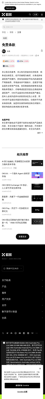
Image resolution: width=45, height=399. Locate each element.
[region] (22, 382)
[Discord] (11, 333)
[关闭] (40, 368)
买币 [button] (4, 305)
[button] (30, 14)
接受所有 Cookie (22, 385)
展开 (39, 133)
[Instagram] (28, 333)
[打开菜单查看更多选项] (42, 15)
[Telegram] (7, 333)
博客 (11, 32)
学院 (4, 32)
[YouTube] (20, 333)
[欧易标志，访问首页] (7, 14)
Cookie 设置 (22, 392)
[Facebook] (24, 333)
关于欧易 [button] (6, 280)
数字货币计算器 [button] (9, 311)
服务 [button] (4, 292)
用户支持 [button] (6, 299)
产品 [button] (4, 286)
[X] (3, 333)
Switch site (10, 8)
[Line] (16, 333)
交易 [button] (4, 318)
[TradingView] (32, 333)
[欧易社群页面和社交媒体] (37, 333)
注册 (35, 14)
